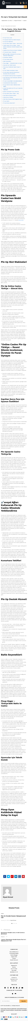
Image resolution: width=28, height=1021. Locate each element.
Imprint (2, 1011)
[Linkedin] (13, 987)
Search (25, 6)
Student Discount (14, 960)
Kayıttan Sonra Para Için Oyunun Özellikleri (12, 50)
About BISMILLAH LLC (14, 952)
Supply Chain (14, 956)
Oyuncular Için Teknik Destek (9, 65)
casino (24, 20)
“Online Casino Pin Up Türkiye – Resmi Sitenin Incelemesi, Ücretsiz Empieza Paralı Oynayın (12, 47)
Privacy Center (4, 1008)
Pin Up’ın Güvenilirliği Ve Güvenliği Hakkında (12, 81)
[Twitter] (10, 987)
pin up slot (21, 220)
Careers (14, 958)
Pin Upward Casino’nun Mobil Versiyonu (11, 39)
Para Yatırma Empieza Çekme (9, 95)
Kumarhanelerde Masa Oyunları (10, 82)
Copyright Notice (17, 1010)
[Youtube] (22, 987)
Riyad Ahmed (17, 20)
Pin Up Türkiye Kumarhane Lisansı (10, 70)
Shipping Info (14, 965)
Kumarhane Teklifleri (7, 57)
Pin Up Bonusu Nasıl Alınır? (9, 103)
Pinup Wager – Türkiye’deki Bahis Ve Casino (12, 63)
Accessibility (24, 1010)
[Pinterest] (16, 987)
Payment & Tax (14, 979)
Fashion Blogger (14, 955)
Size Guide (14, 970)
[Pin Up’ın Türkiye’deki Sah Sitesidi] (4, 876)
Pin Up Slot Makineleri (8, 41)
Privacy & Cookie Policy (11, 1008)
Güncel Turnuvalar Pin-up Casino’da (11, 91)
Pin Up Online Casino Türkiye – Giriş (11, 93)
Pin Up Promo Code (7, 37)
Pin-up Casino (6, 101)
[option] (14, 917)
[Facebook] (5, 987)
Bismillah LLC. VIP (14, 972)
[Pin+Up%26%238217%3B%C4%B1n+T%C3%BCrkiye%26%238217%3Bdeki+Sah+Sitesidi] (8, 876)
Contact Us (14, 977)
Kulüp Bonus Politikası (8, 97)
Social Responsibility (14, 953)
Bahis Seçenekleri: (7, 61)
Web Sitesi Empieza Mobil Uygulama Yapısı (12, 99)
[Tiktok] (19, 987)
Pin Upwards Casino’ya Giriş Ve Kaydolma (12, 75)
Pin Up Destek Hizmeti (8, 59)
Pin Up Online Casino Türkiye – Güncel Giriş (12, 43)
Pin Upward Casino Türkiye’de (9, 52)
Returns (14, 967)
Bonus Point (14, 980)
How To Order (14, 968)
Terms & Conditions (10, 1010)
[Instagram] (8, 987)
